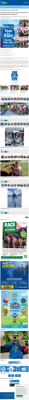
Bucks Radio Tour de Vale (2, 185)
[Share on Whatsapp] (8, 120)
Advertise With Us (8, 395)
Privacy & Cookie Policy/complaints (11, 394)
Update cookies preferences (3, 399)
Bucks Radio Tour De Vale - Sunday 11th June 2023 (2, 157)
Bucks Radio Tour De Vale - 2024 (2, 124)
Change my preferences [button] (20, 397)
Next (27, 101)
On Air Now (25, 2)
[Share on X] (5, 120)
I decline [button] (21, 395)
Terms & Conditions (4, 394)
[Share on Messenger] (3, 120)
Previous (2, 126)
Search (27, 217)
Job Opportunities (13, 395)
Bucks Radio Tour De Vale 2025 (2, 99)
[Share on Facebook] (1, 120)
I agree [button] (18, 395)
